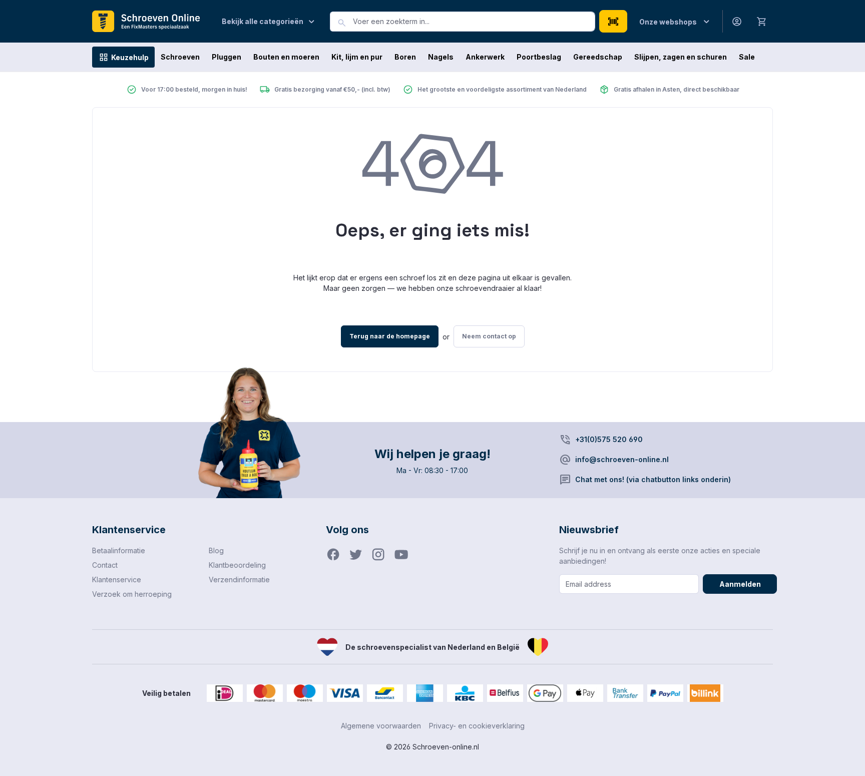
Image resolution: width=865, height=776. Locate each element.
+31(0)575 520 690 (609, 439)
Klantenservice (116, 579)
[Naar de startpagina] (150, 22)
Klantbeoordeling (237, 565)
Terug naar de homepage (389, 336)
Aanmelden (740, 584)
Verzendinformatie (239, 579)
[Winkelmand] (762, 21)
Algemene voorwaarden (381, 725)
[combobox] (474, 22)
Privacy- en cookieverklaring (477, 725)
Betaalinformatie (118, 550)
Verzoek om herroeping (132, 594)
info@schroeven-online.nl (622, 459)
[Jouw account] (737, 21)
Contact (105, 565)
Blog (216, 550)
